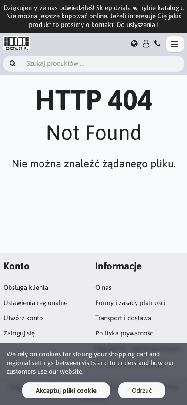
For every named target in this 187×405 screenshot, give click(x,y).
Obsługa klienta (25, 287)
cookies (50, 354)
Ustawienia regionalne (35, 302)
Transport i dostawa (123, 318)
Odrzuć (142, 390)
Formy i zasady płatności (130, 302)
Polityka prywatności (125, 333)
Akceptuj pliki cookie (66, 390)
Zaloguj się (19, 333)
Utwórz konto (23, 318)
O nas (103, 287)
